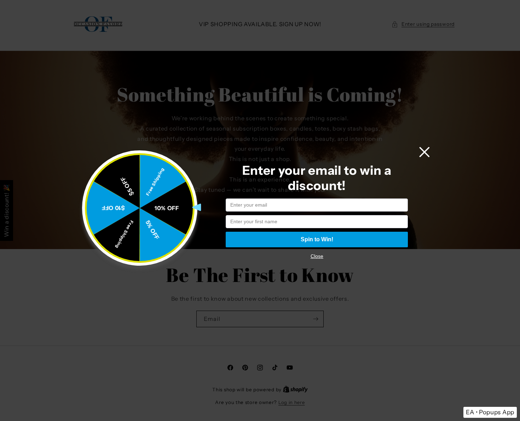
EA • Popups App (490, 412)
